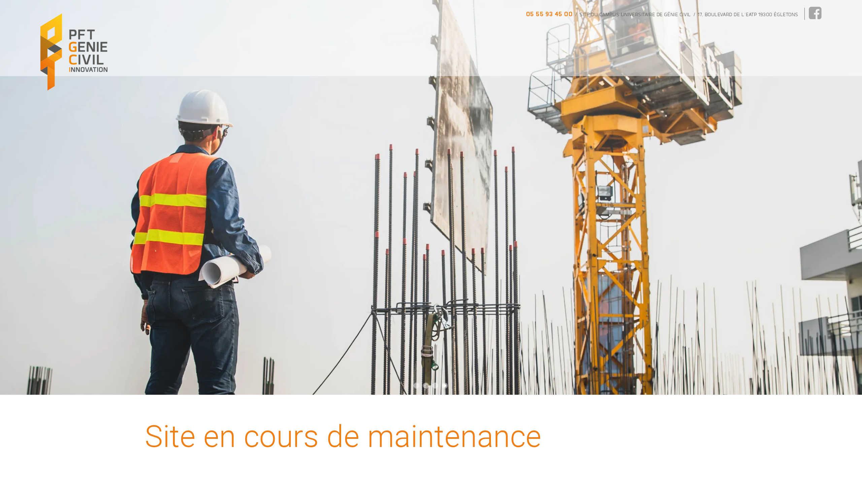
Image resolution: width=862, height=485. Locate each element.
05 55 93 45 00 (549, 14)
